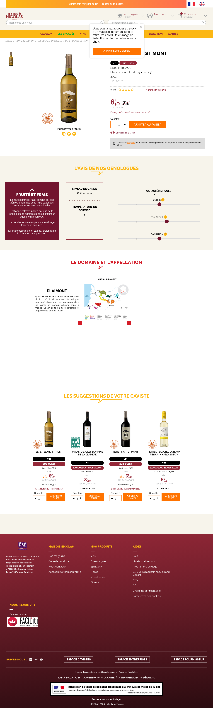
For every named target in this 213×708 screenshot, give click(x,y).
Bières (94, 571)
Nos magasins (56, 556)
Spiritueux (96, 566)
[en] (203, 4)
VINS (83, 33)
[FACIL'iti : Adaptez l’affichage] (22, 621)
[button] (101, 22)
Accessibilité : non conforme (64, 571)
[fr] (192, 4)
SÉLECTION (156, 33)
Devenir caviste (18, 614)
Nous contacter (57, 566)
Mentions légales (115, 704)
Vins (93, 556)
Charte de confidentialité (147, 590)
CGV (135, 580)
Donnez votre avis (157, 90)
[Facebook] (30, 659)
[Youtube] (41, 659)
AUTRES (173, 33)
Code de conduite (58, 561)
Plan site (95, 582)
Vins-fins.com (98, 577)
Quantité (115, 118)
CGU (135, 585)
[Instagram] (36, 659)
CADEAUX (46, 33)
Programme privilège (145, 566)
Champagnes (98, 561)
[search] (55, 22)
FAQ (135, 556)
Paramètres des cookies (147, 596)
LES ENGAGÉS (66, 33)
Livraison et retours (144, 561)
